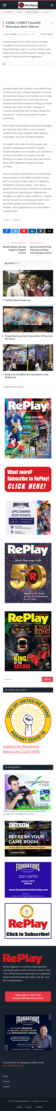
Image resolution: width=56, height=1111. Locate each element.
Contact (6, 1086)
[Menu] (5, 5)
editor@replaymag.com (14, 1065)
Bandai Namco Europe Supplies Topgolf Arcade (14, 249)
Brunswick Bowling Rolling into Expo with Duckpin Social (41, 249)
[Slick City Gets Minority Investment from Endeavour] (28, 357)
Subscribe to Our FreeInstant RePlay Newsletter (28, 996)
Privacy (6, 1081)
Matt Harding (11, 34)
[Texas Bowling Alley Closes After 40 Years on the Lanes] (28, 319)
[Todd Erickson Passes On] (28, 283)
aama (7, 220)
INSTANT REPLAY (46, 34)
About (5, 1076)
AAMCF (16, 220)
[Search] (51, 5)
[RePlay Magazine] (28, 5)
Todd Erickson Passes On (17, 300)
